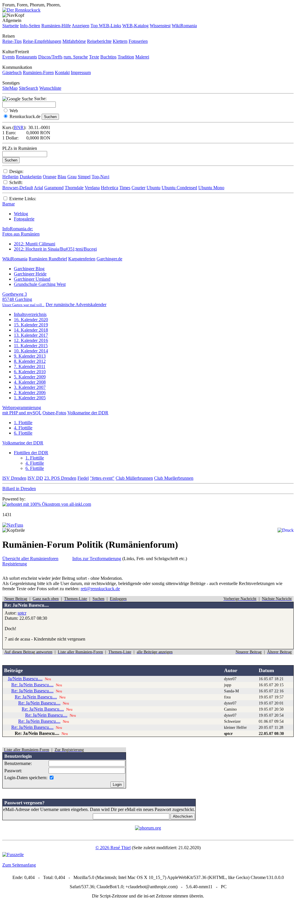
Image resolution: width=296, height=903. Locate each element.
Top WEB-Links (105, 25)
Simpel (84, 176)
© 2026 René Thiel (113, 847)
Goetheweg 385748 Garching (23, 299)
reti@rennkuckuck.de (100, 588)
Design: (16, 171)
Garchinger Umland (32, 279)
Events (8, 56)
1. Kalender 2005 (30, 397)
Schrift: (16, 182)
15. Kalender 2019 (31, 324)
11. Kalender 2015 (31, 345)
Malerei (142, 56)
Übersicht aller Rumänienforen (30, 558)
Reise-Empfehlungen (42, 41)
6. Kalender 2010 (30, 371)
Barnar (8, 203)
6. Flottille (23, 433)
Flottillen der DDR (31, 452)
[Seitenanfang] (12, 525)
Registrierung (14, 563)
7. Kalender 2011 (29, 366)
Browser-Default (17, 187)
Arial (38, 187)
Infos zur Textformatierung (96, 558)
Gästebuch (12, 72)
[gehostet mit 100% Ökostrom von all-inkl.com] (46, 504)
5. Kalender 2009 (30, 376)
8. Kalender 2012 (30, 361)
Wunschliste (50, 88)
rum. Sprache (76, 56)
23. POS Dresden (60, 478)
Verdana (92, 187)
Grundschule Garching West (40, 284)
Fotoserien (138, 41)
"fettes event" (102, 478)
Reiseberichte (99, 41)
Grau (72, 176)
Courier (138, 187)
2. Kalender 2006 (30, 392)
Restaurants (26, 56)
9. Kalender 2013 (30, 356)
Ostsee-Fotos (54, 412)
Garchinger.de (109, 258)
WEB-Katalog (135, 25)
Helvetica (109, 187)
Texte (94, 56)
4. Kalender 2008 (30, 382)
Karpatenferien (81, 258)
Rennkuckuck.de (25, 116)
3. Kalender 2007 (30, 387)
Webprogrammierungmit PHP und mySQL (21, 410)
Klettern (120, 41)
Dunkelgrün (31, 176)
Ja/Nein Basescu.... (25, 678)
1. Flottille (23, 422)
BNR (19, 127)
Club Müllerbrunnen (134, 478)
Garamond (54, 187)
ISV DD (35, 478)
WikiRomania (184, 25)
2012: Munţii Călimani (34, 243)
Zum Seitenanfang (19, 864)
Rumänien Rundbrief (48, 258)
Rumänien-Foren (38, 72)
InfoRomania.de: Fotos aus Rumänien (21, 231)
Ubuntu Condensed (179, 187)
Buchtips (108, 56)
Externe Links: (22, 198)
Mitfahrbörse (74, 41)
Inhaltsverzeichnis (30, 314)
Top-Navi (100, 176)
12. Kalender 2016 (31, 340)
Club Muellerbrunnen (173, 478)
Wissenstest (160, 25)
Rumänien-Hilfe (56, 25)
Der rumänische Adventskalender (76, 304)
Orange (49, 176)
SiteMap (10, 88)
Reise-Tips (12, 41)
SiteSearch (28, 88)
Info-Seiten (30, 25)
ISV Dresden (14, 478)
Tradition (126, 56)
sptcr (22, 612)
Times (124, 187)
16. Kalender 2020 (31, 319)
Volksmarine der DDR (87, 412)
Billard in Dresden (19, 488)
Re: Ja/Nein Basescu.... (32, 684)
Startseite (10, 25)
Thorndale (74, 187)
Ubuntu (153, 187)
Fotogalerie (24, 218)
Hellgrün (10, 176)
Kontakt (62, 72)
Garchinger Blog (29, 268)
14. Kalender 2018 (31, 330)
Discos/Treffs (50, 56)
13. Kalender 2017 (31, 335)
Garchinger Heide (30, 273)
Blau (62, 176)
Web (14, 110)
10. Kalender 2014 (31, 350)
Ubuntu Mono (211, 187)
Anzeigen (80, 25)
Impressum (81, 72)
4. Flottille (23, 427)
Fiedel (83, 478)
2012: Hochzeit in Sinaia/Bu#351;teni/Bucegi (55, 249)
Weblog (21, 213)
